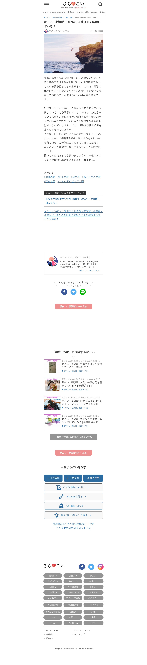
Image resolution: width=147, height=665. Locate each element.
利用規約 (49, 634)
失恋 (94, 617)
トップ (45, 12)
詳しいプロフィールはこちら (89, 270)
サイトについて (52, 630)
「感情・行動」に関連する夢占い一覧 (73, 437)
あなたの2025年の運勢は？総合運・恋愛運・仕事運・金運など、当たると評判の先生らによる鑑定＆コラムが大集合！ (73, 215)
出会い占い (73, 581)
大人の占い (53, 598)
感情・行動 (69, 17)
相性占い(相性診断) (58, 12)
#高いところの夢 (91, 177)
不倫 (53, 623)
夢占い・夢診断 (57, 17)
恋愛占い (71, 12)
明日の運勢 (73, 478)
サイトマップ (78, 634)
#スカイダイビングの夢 (71, 181)
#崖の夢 (75, 177)
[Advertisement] (73, 237)
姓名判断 (94, 592)
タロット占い (73, 592)
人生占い (53, 587)
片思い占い (53, 581)
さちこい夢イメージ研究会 (59, 31)
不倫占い (103, 12)
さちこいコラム (53, 612)
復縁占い (53, 592)
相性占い (94, 576)
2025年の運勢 (83, 12)
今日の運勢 (53, 478)
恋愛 (94, 612)
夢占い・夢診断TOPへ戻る (73, 306)
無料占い (94, 12)
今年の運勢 (73, 587)
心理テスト (93, 598)
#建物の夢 (49, 177)
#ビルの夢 (63, 177)
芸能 (94, 623)
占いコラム (73, 623)
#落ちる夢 (49, 181)
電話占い (49, 638)
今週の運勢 (93, 478)
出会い (73, 612)
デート (53, 617)
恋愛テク (73, 617)
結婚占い (94, 581)
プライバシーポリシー (82, 630)
